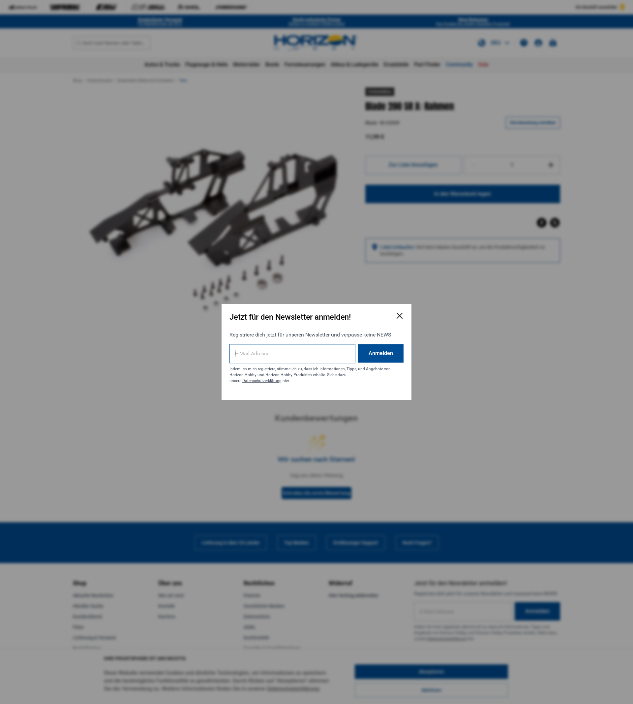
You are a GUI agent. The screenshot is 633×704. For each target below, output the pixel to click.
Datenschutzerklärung (262, 380)
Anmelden (381, 353)
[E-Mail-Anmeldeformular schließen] (400, 316)
